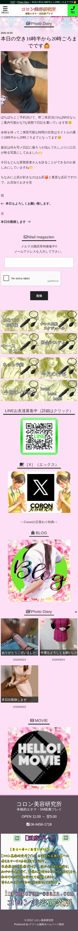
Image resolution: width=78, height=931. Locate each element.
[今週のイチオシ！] (20, 390)
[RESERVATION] (20, 368)
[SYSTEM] (58, 343)
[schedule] (58, 320)
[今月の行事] (58, 368)
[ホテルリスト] (58, 390)
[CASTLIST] (20, 343)
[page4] (20, 320)
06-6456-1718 (41, 824)
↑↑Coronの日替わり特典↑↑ (39, 522)
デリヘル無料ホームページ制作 (46, 924)
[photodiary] (76, 612)
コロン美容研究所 (39, 8)
